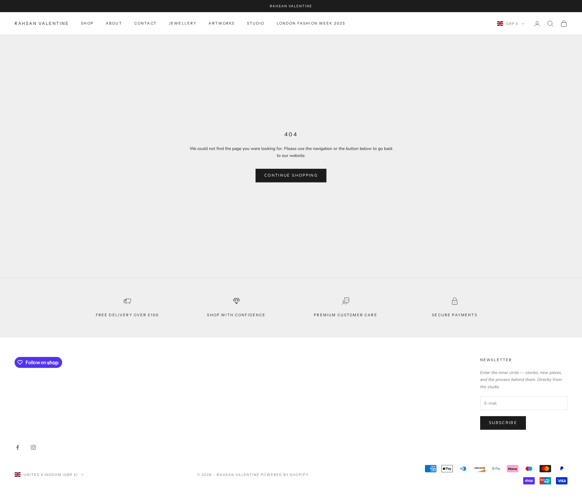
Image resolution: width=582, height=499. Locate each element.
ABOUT (114, 23)
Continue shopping (291, 175)
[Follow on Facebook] (18, 447)
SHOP (87, 23)
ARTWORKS (222, 23)
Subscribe (503, 423)
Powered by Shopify (285, 475)
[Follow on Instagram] (33, 447)
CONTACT (145, 23)
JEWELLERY (182, 23)
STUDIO (256, 23)
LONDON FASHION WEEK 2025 (311, 23)
